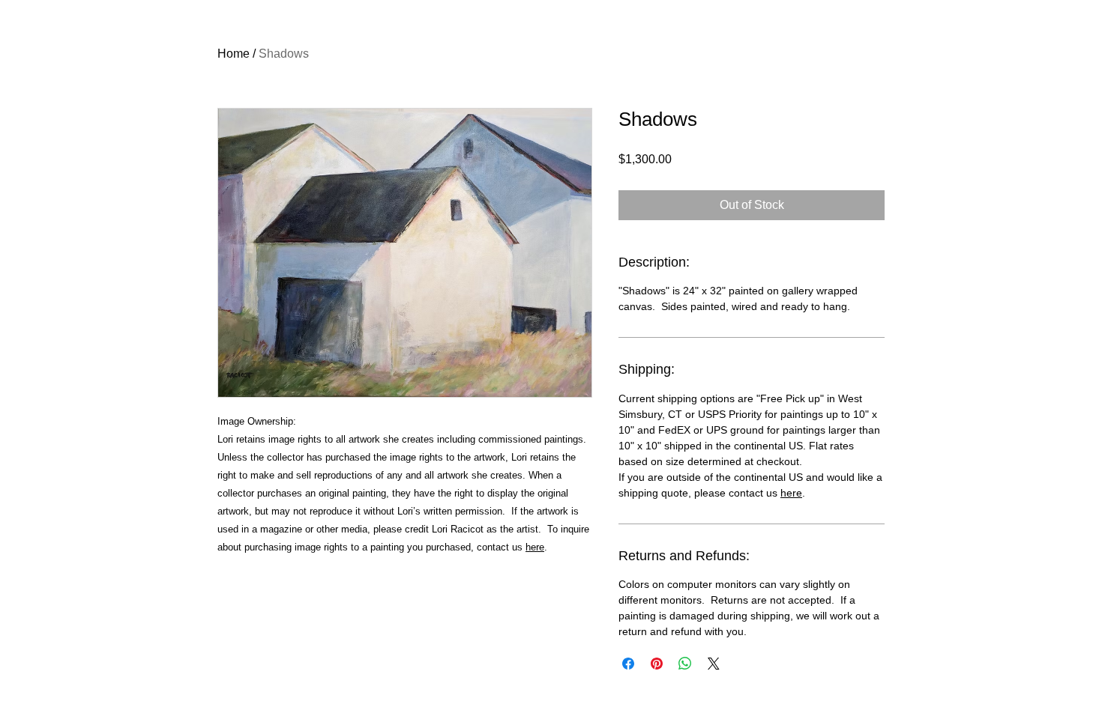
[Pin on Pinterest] (657, 664)
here (535, 547)
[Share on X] (714, 664)
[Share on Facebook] (628, 664)
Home (233, 53)
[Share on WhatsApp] (685, 664)
